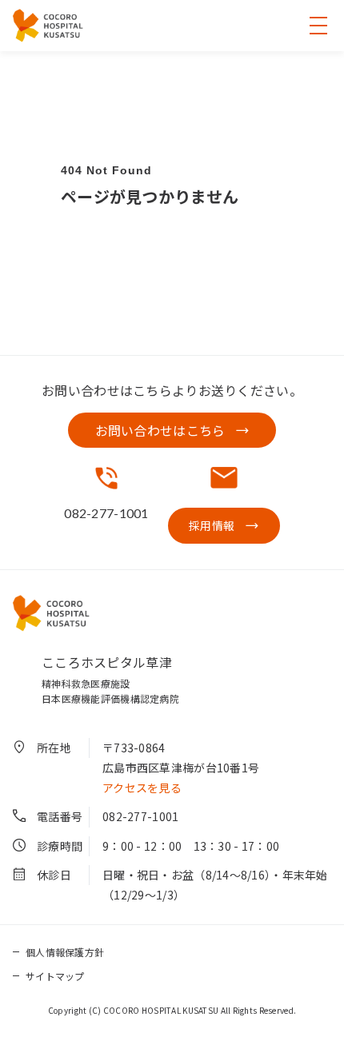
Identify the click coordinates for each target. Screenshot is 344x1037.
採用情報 (211, 525)
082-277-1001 (140, 816)
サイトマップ (55, 976)
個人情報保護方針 (65, 952)
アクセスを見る (142, 788)
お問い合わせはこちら (160, 430)
